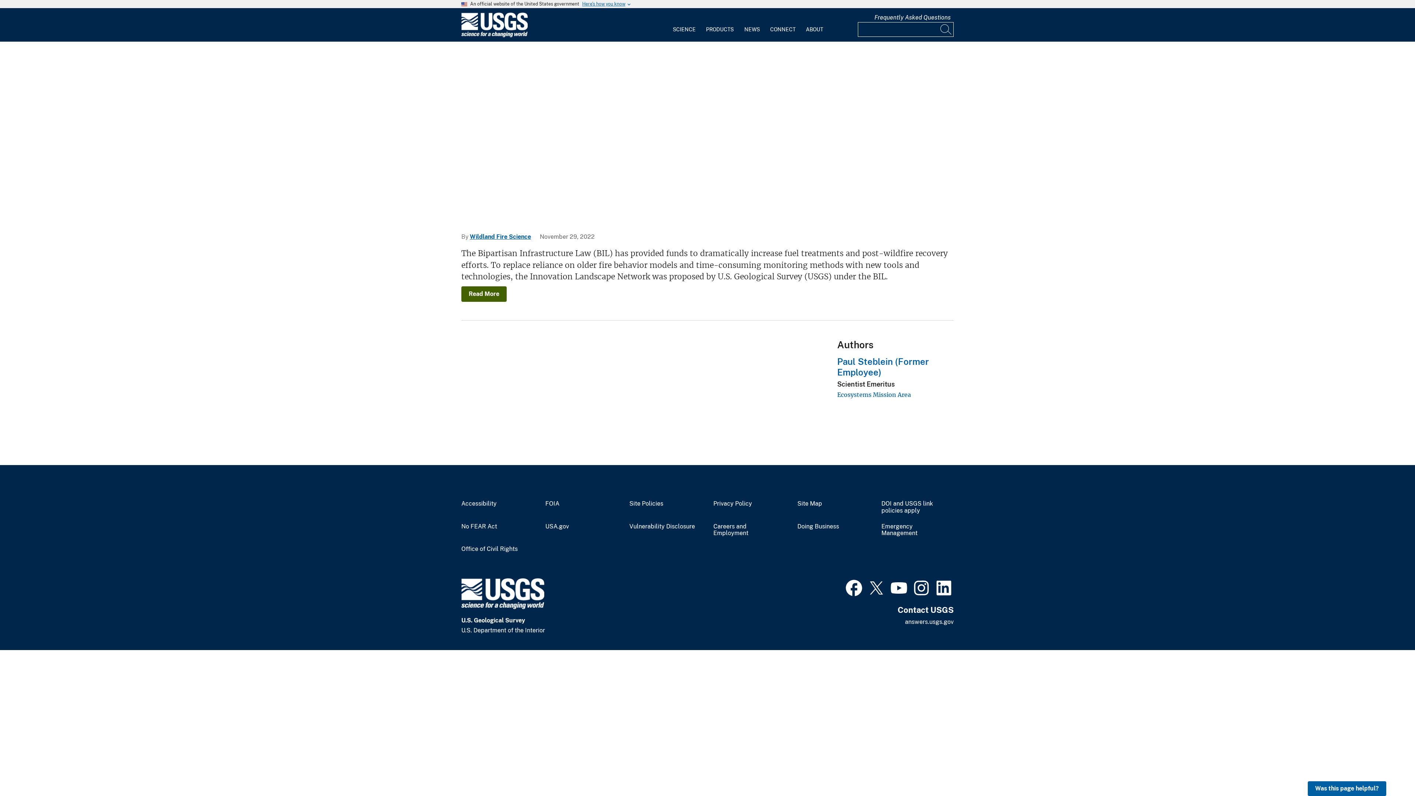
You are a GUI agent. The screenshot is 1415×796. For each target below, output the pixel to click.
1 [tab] (702, 207)
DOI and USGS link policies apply (907, 507)
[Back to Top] (1388, 769)
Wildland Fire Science (500, 236)
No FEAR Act (479, 526)
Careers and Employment (730, 530)
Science (684, 29)
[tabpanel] (707, 132)
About (814, 29)
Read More (484, 293)
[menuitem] (684, 25)
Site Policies (646, 503)
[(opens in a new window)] (854, 587)
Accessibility (479, 503)
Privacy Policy (732, 503)
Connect (783, 29)
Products (720, 29)
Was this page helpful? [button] (1347, 788)
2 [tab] (713, 207)
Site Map (809, 503)
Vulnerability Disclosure (662, 526)
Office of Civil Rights (489, 549)
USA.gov (557, 526)
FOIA (552, 503)
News (752, 29)
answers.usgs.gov (929, 621)
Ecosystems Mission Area (874, 394)
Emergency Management (899, 530)
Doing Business (818, 526)
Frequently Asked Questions (912, 17)
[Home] (494, 35)
